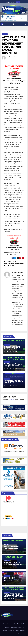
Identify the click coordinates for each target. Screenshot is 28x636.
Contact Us (7, 627)
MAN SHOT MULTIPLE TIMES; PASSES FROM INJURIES (13, 564)
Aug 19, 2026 (9, 385)
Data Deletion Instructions (16, 627)
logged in (11, 399)
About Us (9, 623)
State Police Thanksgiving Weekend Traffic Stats (16, 264)
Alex (16, 351)
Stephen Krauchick (14, 57)
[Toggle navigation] (13, 24)
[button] (25, 24)
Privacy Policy (16, 630)
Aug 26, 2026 (9, 368)
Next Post (5, 265)
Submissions (23, 630)
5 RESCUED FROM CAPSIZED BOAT (12, 348)
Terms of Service (22, 633)
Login (24, 627)
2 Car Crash (9, 578)
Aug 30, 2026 (9, 351)
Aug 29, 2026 (8, 580)
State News (6, 544)
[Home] (2, 24)
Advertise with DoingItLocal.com (19, 623)
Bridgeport (6, 560)
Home (4, 623)
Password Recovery (7, 630)
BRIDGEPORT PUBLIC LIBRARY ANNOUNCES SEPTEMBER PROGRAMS (13, 597)
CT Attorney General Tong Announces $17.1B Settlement (13, 366)
